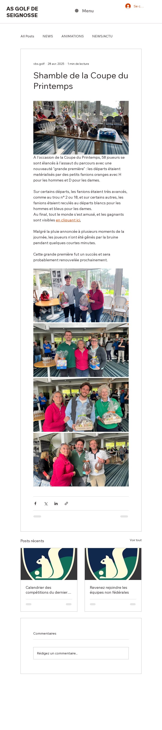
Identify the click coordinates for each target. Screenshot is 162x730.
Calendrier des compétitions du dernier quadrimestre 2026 (47, 590)
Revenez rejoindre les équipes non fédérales (109, 590)
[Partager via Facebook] (35, 503)
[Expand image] (81, 295)
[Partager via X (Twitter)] (46, 503)
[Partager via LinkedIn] (56, 503)
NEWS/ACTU (102, 36)
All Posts (27, 36)
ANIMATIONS (72, 36)
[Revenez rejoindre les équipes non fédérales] (113, 564)
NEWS (48, 36)
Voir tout (136, 540)
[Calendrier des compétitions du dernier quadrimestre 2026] (49, 564)
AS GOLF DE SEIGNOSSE (22, 11)
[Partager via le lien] (66, 503)
